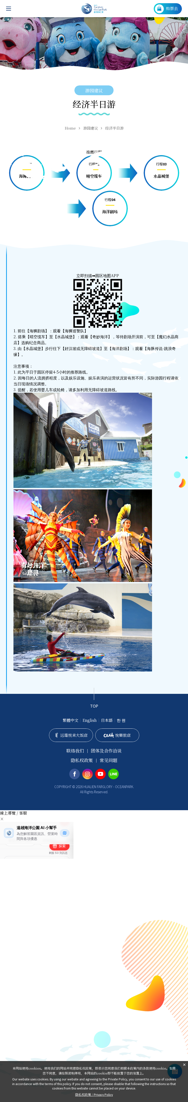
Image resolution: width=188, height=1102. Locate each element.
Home (70, 128)
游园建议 (90, 128)
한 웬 (121, 720)
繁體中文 (70, 720)
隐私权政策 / (94, 1094)
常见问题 (108, 760)
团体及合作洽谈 (106, 750)
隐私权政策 (82, 760)
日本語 (107, 720)
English (89, 720)
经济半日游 (114, 128)
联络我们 (75, 750)
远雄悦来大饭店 (74, 735)
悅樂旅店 (123, 735)
